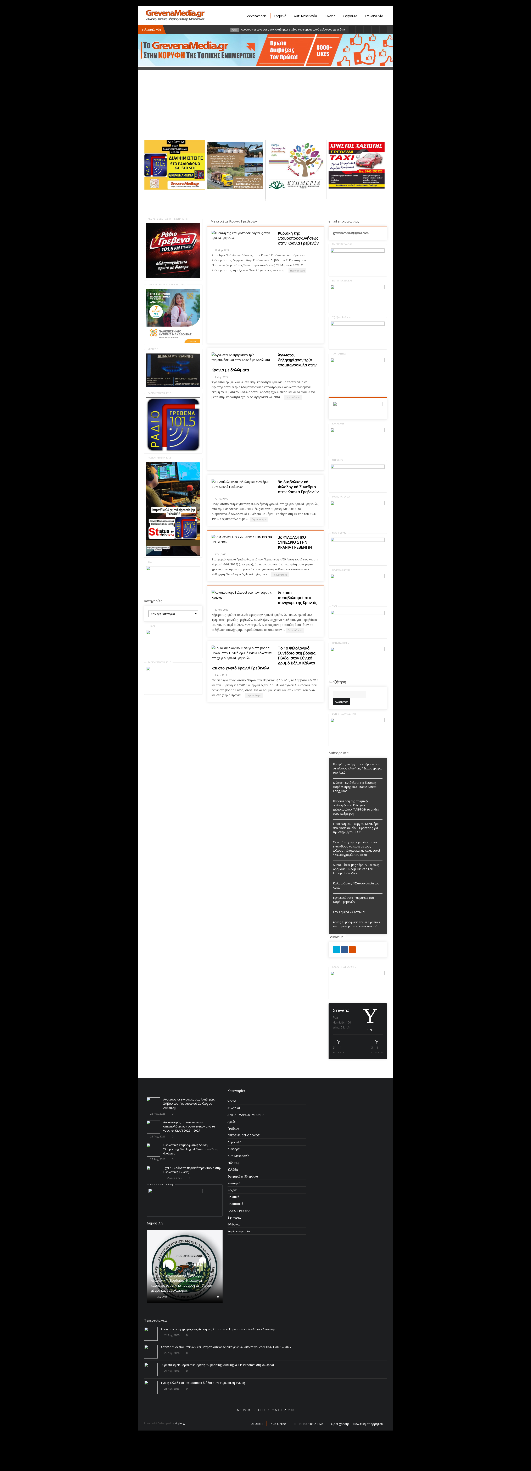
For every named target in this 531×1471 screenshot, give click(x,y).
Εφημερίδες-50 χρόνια (243, 1176)
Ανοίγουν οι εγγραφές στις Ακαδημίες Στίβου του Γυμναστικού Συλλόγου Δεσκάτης (188, 1103)
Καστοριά (234, 1183)
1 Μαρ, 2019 (221, 377)
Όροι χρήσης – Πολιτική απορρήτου (357, 1458)
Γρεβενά (280, 16)
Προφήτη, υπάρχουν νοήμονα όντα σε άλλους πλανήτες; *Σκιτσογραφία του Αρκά (357, 768)
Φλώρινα (234, 1224)
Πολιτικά (233, 1197)
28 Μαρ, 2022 (222, 250)
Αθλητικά (234, 1108)
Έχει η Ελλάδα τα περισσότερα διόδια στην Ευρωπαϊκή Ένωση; (203, 1417)
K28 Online (278, 1458)
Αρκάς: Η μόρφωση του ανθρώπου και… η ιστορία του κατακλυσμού (356, 924)
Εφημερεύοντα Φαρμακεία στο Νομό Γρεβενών (353, 900)
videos (232, 1101)
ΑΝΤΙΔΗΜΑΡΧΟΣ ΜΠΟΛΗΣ (246, 1115)
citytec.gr (180, 1457)
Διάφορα (234, 1149)
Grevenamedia (256, 16)
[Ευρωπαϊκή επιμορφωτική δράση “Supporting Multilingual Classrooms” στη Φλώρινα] (153, 1150)
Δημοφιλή (234, 1142)
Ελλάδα (330, 16)
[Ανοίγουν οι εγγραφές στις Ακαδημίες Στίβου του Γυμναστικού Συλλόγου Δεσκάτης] (153, 1104)
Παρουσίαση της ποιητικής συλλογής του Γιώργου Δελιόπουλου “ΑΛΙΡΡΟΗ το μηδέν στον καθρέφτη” (356, 807)
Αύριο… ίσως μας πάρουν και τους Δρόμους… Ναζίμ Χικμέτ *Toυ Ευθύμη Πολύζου (356, 869)
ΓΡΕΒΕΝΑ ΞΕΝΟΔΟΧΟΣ (244, 1135)
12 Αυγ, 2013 (221, 609)
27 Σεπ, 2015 (221, 498)
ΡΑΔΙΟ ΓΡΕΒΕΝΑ (239, 1211)
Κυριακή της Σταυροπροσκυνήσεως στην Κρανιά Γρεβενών (298, 238)
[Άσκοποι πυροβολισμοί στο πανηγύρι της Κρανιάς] (243, 595)
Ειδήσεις (233, 1163)
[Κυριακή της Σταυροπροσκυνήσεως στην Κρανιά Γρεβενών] (243, 236)
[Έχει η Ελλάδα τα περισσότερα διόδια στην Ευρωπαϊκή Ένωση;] (153, 1172)
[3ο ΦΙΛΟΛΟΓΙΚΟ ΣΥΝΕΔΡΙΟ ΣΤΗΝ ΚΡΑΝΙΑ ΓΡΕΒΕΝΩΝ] (243, 540)
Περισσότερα (297, 270)
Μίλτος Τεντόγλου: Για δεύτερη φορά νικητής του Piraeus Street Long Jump (354, 787)
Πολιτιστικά (235, 1204)
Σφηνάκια (350, 16)
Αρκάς (231, 1122)
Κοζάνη (232, 1190)
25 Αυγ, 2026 (157, 1113)
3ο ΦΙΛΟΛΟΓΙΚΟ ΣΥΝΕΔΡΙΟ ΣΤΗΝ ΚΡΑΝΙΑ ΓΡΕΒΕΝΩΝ (295, 542)
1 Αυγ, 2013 (221, 675)
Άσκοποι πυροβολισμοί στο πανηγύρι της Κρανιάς (297, 597)
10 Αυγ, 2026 (160, 1275)
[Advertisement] (265, 111)
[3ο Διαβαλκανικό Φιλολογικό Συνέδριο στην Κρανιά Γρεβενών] (243, 484)
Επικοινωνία (374, 16)
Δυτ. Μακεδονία (305, 16)
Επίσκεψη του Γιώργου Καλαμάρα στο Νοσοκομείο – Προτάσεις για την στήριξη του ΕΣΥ (356, 828)
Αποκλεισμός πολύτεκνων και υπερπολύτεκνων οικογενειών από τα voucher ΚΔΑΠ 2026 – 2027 (189, 1126)
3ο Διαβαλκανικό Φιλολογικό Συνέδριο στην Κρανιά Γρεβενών (298, 486)
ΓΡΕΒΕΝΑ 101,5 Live (308, 1458)
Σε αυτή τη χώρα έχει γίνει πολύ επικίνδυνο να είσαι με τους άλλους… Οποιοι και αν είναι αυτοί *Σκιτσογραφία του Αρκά (356, 848)
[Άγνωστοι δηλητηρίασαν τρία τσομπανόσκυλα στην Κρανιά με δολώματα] (243, 357)
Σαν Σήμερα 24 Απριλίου (349, 912)
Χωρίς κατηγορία (239, 1231)
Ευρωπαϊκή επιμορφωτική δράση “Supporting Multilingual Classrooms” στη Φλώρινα (190, 1149)
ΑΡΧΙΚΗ (257, 1458)
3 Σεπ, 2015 (220, 554)
